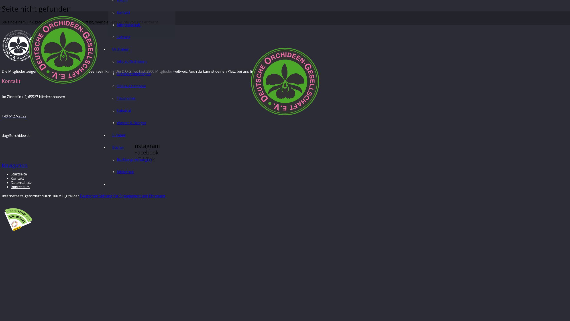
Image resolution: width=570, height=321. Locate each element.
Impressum (20, 186)
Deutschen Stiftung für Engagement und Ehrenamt (122, 195)
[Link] (63, 84)
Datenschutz (21, 182)
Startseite (19, 174)
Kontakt (17, 178)
